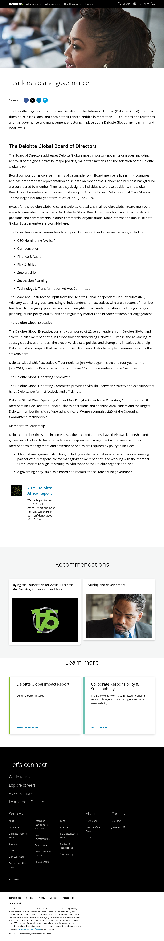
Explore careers (22, 785)
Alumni (89, 837)
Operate (64, 827)
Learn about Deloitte (26, 801)
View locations (21, 793)
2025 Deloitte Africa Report (39, 490)
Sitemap (53, 898)
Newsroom (91, 820)
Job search (117, 827)
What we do (51, 3)
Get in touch (19, 776)
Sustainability (66, 854)
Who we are (32, 3)
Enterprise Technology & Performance (41, 824)
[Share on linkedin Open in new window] (38, 100)
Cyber (12, 850)
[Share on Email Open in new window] (45, 100)
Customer (14, 843)
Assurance (14, 827)
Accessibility (68, 898)
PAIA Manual (15, 903)
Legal (62, 820)
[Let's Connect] (153, 4)
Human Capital (42, 861)
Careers (89, 3)
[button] (124, 4)
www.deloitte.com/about (30, 929)
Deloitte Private (16, 856)
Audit (11, 820)
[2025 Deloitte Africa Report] (16, 491)
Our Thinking (71, 3)
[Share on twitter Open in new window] (32, 100)
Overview (116, 820)
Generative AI (41, 845)
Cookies (29, 898)
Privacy (41, 898)
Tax (62, 860)
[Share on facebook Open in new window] (26, 100)
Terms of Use (15, 898)
